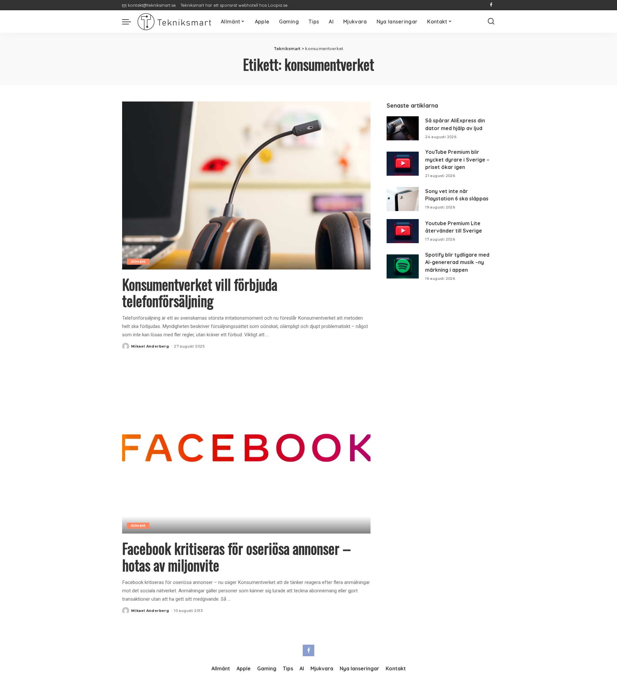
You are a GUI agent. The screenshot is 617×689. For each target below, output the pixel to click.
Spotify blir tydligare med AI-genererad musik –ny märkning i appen (457, 262)
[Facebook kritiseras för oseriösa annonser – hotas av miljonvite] (246, 450)
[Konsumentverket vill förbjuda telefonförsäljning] (246, 185)
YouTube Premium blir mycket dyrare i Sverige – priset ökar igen (457, 159)
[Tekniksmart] (174, 22)
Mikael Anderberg (150, 346)
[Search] (491, 21)
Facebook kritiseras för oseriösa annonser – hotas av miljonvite (236, 556)
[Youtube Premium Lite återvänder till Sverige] (403, 231)
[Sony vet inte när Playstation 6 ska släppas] (403, 199)
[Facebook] (491, 5)
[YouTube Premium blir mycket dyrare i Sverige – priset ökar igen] (403, 164)
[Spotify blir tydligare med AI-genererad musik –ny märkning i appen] (403, 266)
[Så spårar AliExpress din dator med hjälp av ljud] (403, 128)
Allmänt (138, 261)
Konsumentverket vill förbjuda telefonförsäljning (199, 292)
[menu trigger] (130, 21)
